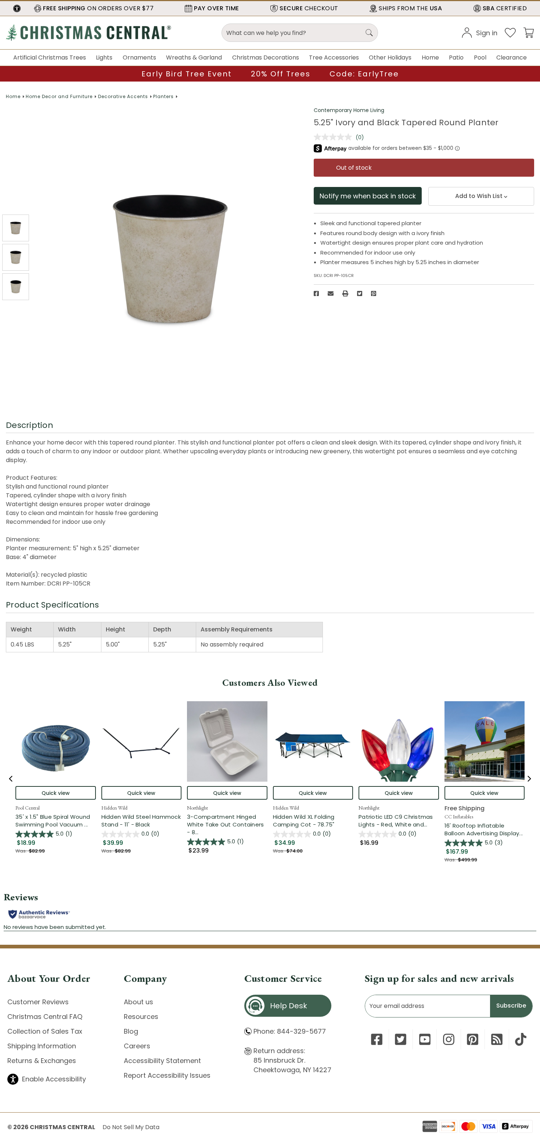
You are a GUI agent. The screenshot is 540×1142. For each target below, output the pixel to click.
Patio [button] (456, 57)
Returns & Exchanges (41, 1060)
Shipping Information (41, 1046)
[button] (17, 8)
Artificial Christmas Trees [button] (49, 57)
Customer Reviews (38, 1001)
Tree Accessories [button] (334, 57)
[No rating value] (335, 137)
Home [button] (430, 57)
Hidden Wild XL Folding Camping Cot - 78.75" (304, 820)
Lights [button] (104, 57)
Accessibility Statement (162, 1060)
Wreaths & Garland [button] (194, 57)
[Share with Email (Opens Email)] (331, 293)
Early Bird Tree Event (186, 74)
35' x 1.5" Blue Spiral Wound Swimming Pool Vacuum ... (55, 820)
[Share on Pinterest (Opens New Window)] (373, 293)
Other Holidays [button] (390, 57)
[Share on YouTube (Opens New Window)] (424, 1039)
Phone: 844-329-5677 (289, 1031)
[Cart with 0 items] (528, 32)
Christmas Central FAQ (44, 1016)
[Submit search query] (369, 33)
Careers (137, 1046)
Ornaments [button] (139, 57)
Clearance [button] (511, 57)
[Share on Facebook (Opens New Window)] (316, 293)
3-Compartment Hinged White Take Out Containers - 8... (227, 824)
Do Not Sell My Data (130, 1127)
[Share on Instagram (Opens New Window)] (448, 1039)
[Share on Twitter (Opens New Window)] (359, 293)
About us (138, 1001)
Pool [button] (480, 57)
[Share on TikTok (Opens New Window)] (520, 1039)
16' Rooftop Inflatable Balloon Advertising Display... (484, 829)
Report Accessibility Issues (167, 1075)
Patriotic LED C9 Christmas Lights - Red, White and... (399, 820)
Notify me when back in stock (368, 196)
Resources (141, 1016)
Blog (131, 1031)
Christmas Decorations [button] (265, 57)
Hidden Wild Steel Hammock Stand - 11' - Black (141, 820)
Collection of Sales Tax (44, 1031)
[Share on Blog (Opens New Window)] (496, 1039)
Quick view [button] (56, 793)
